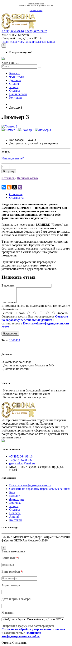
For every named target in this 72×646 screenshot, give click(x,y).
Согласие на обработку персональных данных (35, 318)
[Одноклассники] (9, 187)
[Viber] (20, 187)
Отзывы (14, 90)
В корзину (9, 171)
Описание (15, 194)
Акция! (14, 516)
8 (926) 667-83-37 (36, 31)
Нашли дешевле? (13, 158)
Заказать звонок (36, 10)
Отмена (7, 642)
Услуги (13, 87)
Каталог (14, 73)
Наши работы (18, 94)
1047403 (14, 340)
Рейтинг (7, 313)
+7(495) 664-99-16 (20, 456)
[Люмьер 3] (9, 126)
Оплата (14, 83)
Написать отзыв (27, 178)
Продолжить (10, 333)
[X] (14, 187)
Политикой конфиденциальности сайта (21, 634)
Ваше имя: (8, 285)
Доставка (15, 80)
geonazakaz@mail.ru (22, 463)
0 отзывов (8, 178)
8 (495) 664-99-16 (13, 31)
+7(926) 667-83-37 (20, 460)
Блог (12, 492)
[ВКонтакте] (4, 187)
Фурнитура (16, 76)
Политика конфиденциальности (30, 485)
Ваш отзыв (9, 302)
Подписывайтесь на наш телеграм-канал (28, 41)
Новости (15, 513)
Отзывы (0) (16, 197)
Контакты (15, 97)
